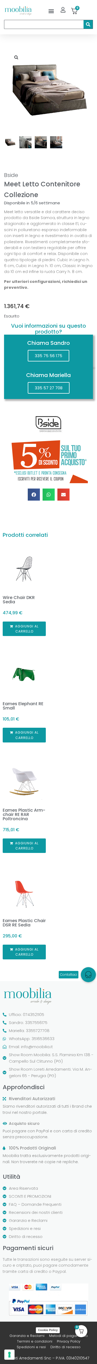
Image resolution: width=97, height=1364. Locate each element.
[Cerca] (88, 24)
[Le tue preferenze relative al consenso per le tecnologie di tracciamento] (9, 1355)
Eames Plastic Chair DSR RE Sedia (24, 923)
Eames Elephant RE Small (23, 706)
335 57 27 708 (49, 388)
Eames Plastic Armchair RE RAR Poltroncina (24, 814)
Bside (11, 175)
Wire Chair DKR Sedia (19, 599)
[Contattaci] (88, 974)
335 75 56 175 (48, 355)
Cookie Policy (48, 1330)
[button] (51, 10)
